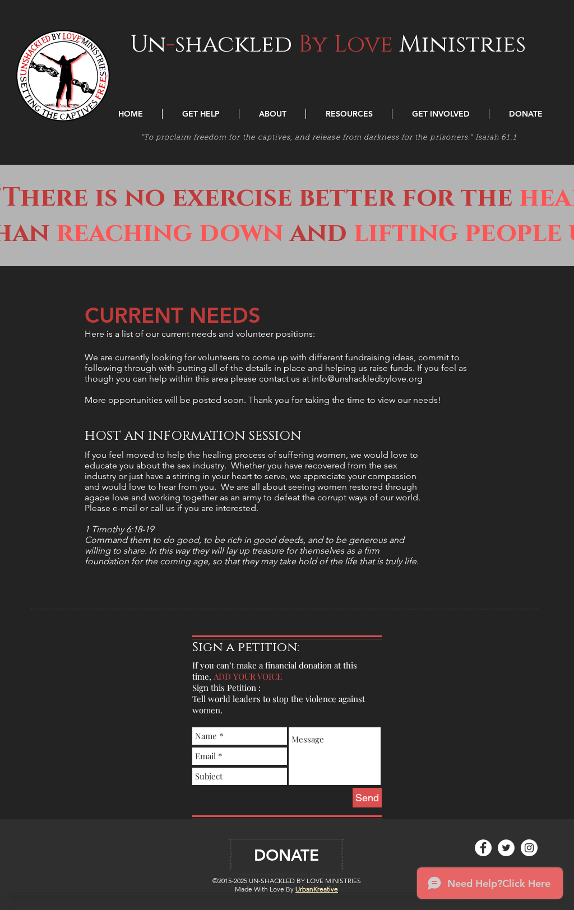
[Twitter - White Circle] (506, 847)
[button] (201, 114)
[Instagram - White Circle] (529, 847)
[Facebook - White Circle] (483, 847)
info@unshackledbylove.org (367, 378)
